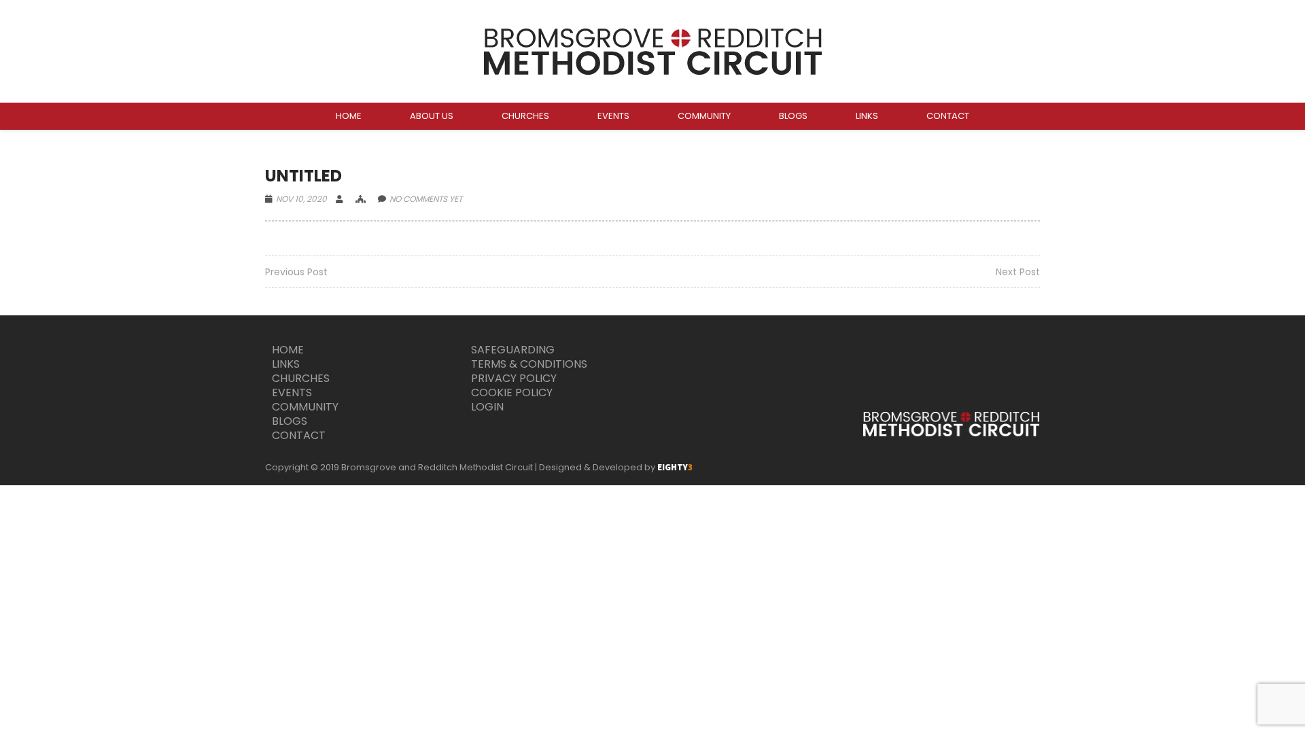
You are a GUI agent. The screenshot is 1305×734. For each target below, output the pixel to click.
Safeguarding (513, 350)
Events (292, 392)
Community (305, 407)
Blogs (289, 421)
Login (487, 407)
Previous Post (296, 272)
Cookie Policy (512, 392)
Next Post (1018, 272)
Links (286, 364)
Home (288, 350)
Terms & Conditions (529, 364)
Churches (301, 378)
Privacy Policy (514, 378)
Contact (299, 435)
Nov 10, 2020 (301, 199)
